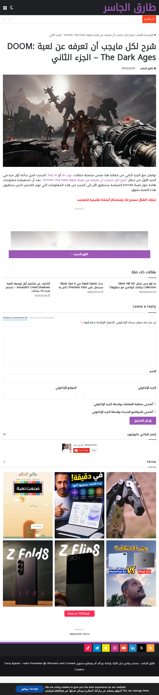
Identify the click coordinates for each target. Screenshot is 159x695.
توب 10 (67, 175)
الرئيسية (149, 34)
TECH (85, 634)
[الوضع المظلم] (12, 9)
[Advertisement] (79, 220)
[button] (28, 505)
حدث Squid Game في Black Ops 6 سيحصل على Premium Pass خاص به (81, 285)
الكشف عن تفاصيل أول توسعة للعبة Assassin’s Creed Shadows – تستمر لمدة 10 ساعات (28, 287)
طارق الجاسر (146, 68)
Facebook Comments (42, 317)
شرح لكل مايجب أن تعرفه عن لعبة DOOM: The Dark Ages (84, 180)
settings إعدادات (54, 690)
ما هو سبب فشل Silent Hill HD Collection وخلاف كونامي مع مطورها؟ (132, 285)
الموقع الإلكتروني (65, 387)
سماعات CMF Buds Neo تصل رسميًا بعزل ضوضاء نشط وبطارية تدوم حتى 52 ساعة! (90, 19)
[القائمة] (5, 9)
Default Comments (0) (15, 317)
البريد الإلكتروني (147, 387)
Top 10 (52, 175)
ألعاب (139, 34)
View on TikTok (77, 613)
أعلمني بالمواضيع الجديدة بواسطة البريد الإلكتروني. (122, 411)
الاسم (152, 371)
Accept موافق (29, 689)
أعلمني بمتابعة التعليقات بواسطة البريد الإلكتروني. (123, 404)
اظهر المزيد (80, 254)
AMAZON (75, 634)
